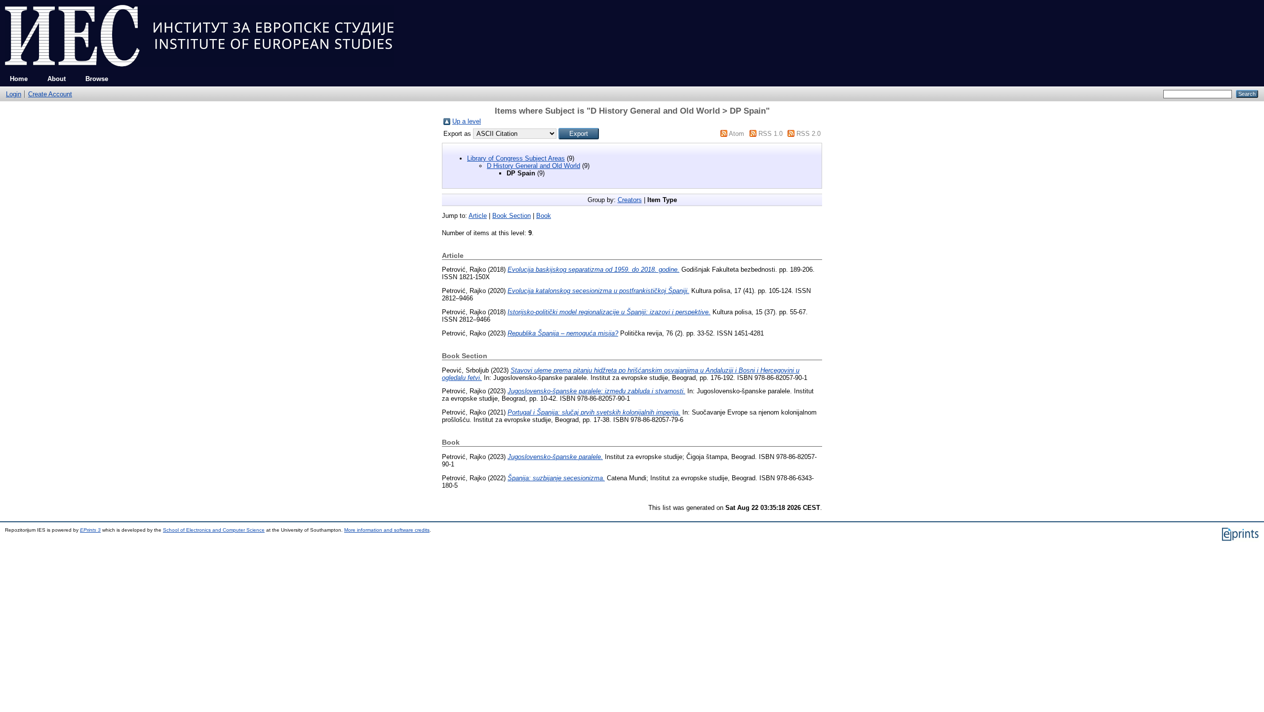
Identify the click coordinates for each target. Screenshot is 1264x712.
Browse (96, 79)
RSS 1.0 (770, 133)
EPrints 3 (90, 530)
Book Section (511, 215)
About (56, 79)
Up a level (466, 121)
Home (19, 79)
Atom (736, 133)
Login (13, 94)
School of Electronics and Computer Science (214, 530)
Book (543, 215)
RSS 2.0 (808, 133)
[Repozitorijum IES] (199, 69)
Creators (630, 200)
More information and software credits (387, 530)
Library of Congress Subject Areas (516, 158)
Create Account (50, 94)
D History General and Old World (533, 165)
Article (478, 215)
